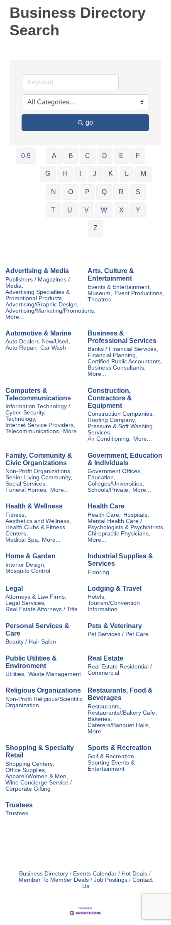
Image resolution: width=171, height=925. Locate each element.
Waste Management (54, 674)
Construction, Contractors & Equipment (110, 398)
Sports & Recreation (119, 747)
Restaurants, (104, 706)
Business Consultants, (117, 368)
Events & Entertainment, (119, 287)
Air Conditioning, (109, 439)
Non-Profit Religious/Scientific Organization (44, 702)
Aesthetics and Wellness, (38, 521)
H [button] (64, 173)
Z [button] (95, 228)
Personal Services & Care (37, 629)
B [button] (70, 155)
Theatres (99, 299)
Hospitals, (136, 515)
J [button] (94, 173)
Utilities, (15, 674)
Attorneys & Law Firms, (35, 597)
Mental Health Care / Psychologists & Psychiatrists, (126, 524)
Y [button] (138, 210)
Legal (14, 588)
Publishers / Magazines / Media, (37, 282)
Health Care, (104, 515)
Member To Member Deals (54, 880)
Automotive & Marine (38, 333)
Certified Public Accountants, (125, 361)
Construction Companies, (121, 414)
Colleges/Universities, (116, 484)
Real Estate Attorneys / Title (41, 609)
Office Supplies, (25, 770)
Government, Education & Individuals (125, 459)
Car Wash (53, 348)
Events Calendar (95, 874)
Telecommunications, (33, 431)
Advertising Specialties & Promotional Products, (37, 295)
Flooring (98, 572)
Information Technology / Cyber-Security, (37, 409)
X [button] (121, 210)
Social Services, (26, 484)
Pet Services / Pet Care (118, 634)
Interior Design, (25, 565)
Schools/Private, (109, 490)
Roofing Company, (112, 420)
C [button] (87, 155)
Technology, (21, 419)
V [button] (86, 210)
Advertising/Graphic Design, (41, 304)
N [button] (53, 191)
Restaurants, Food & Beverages (120, 694)
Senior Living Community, (38, 477)
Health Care (106, 506)
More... (14, 317)
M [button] (143, 173)
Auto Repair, (21, 348)
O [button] (70, 191)
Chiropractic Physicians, (119, 533)
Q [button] (104, 191)
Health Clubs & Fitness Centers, (35, 530)
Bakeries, (100, 719)
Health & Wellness (34, 506)
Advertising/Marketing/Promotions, (50, 311)
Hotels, (97, 597)
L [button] (127, 173)
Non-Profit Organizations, (38, 471)
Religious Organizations (43, 690)
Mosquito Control (27, 571)
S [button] (138, 191)
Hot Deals (134, 874)
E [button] (121, 155)
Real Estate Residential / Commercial (120, 670)
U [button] (69, 210)
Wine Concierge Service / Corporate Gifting (38, 785)
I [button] (80, 173)
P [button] (87, 191)
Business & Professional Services (122, 337)
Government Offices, (115, 471)
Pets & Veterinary (115, 625)
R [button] (121, 191)
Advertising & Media (37, 270)
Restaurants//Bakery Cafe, (122, 713)
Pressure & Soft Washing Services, (120, 429)
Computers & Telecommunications (38, 394)
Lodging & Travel (115, 588)
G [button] (47, 173)
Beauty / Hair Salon (30, 642)
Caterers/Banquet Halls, (119, 725)
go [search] (89, 122)
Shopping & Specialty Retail (39, 751)
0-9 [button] (26, 155)
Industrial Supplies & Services (120, 560)
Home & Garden (30, 556)
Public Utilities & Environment (31, 662)
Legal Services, (25, 603)
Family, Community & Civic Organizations (38, 459)
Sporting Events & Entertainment (111, 766)
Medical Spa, (22, 540)
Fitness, (15, 515)
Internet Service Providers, (40, 425)
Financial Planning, (112, 355)
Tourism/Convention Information (114, 606)
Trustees (19, 805)
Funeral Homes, (26, 490)
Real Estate (105, 658)
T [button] (53, 210)
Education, (101, 477)
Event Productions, (139, 293)
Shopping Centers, (29, 764)
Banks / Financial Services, (123, 349)
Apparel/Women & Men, (36, 776)
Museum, (100, 293)
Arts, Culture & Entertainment (111, 274)
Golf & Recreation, (112, 756)
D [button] (104, 155)
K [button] (110, 173)
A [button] (54, 155)
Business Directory (43, 874)
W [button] (104, 210)
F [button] (138, 155)
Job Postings (110, 880)
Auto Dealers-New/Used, (37, 341)
